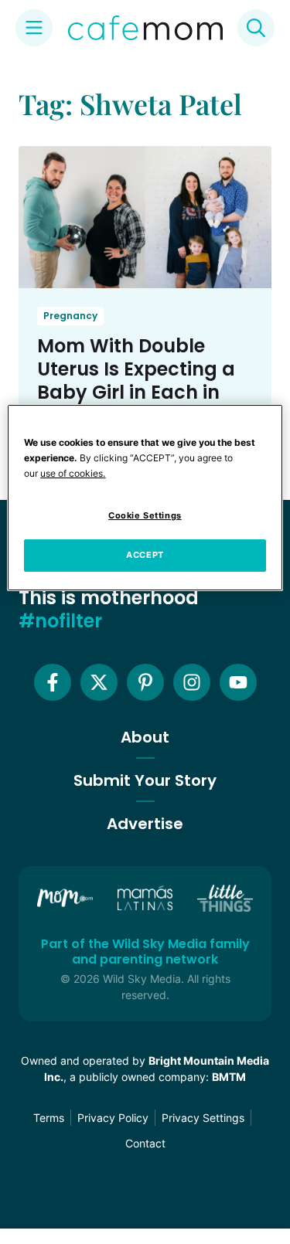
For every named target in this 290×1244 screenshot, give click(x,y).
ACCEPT (144, 554)
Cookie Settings (145, 515)
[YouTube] (238, 682)
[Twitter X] (99, 682)
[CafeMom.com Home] (145, 27)
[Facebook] (52, 682)
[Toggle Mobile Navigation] (34, 27)
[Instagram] (191, 682)
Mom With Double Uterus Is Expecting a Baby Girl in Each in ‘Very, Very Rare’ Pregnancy (136, 392)
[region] (144, 497)
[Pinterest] (145, 682)
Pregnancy (70, 315)
